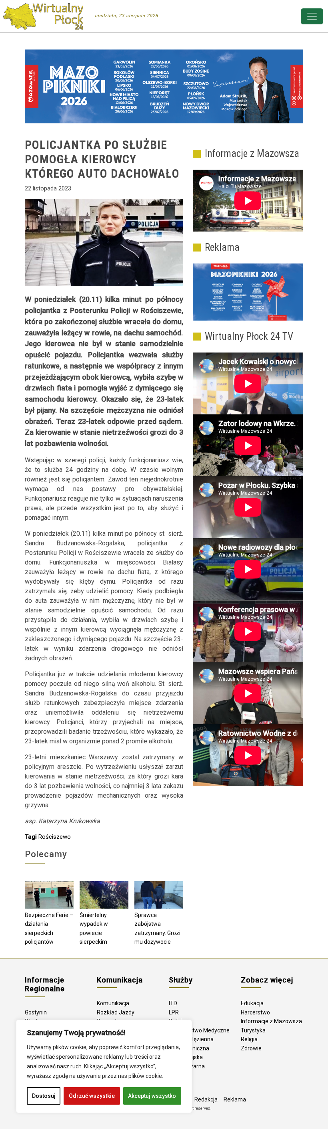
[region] (104, 1066)
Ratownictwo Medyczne (199, 1030)
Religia (249, 1039)
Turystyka (253, 1030)
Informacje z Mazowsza (271, 1021)
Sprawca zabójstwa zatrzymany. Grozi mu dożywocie (157, 928)
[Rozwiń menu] (312, 16)
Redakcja (206, 1099)
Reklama (235, 1099)
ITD (173, 1003)
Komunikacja (113, 1003)
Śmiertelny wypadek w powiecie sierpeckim (94, 928)
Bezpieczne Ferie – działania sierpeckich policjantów (49, 928)
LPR (174, 1012)
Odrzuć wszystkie (92, 1096)
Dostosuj (44, 1096)
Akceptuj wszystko (152, 1096)
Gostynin (36, 1012)
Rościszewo (54, 836)
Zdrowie (251, 1048)
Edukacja (252, 1003)
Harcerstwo (255, 1012)
